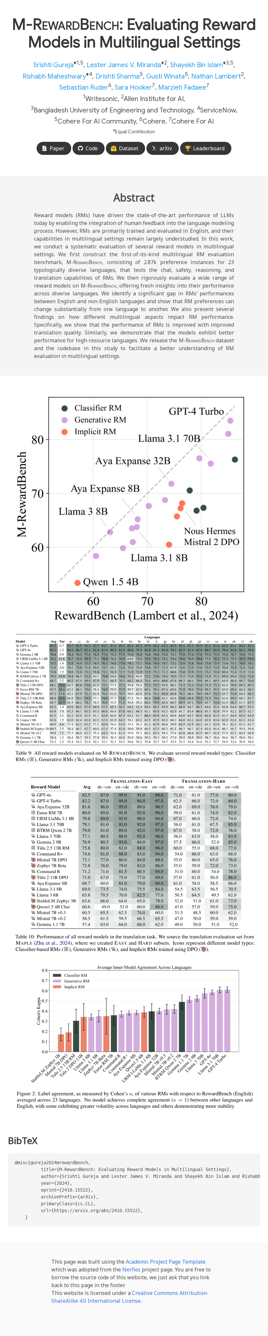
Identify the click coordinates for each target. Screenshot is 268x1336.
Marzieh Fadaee (182, 87)
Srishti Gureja (53, 65)
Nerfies (131, 1269)
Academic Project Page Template (166, 1261)
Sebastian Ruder (83, 87)
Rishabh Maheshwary (54, 76)
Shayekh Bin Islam (196, 65)
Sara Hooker (133, 87)
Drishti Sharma (117, 76)
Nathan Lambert (216, 76)
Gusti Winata (165, 76)
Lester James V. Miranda (124, 65)
